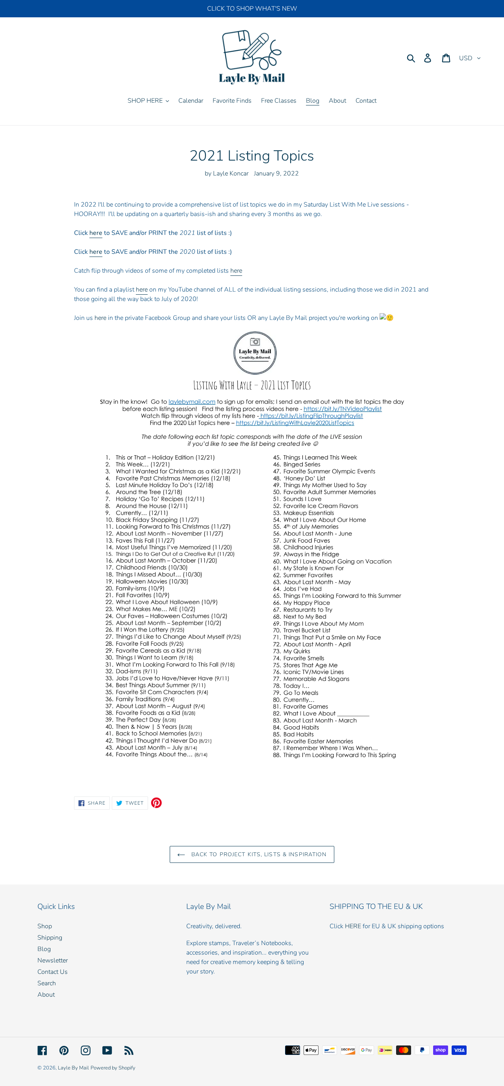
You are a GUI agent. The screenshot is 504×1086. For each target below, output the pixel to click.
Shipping (49, 937)
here (95, 233)
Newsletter (52, 960)
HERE (353, 926)
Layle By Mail (73, 1067)
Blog (44, 949)
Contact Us (52, 972)
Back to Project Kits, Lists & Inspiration (257, 854)
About (46, 994)
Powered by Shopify (113, 1067)
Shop (44, 926)
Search (46, 983)
